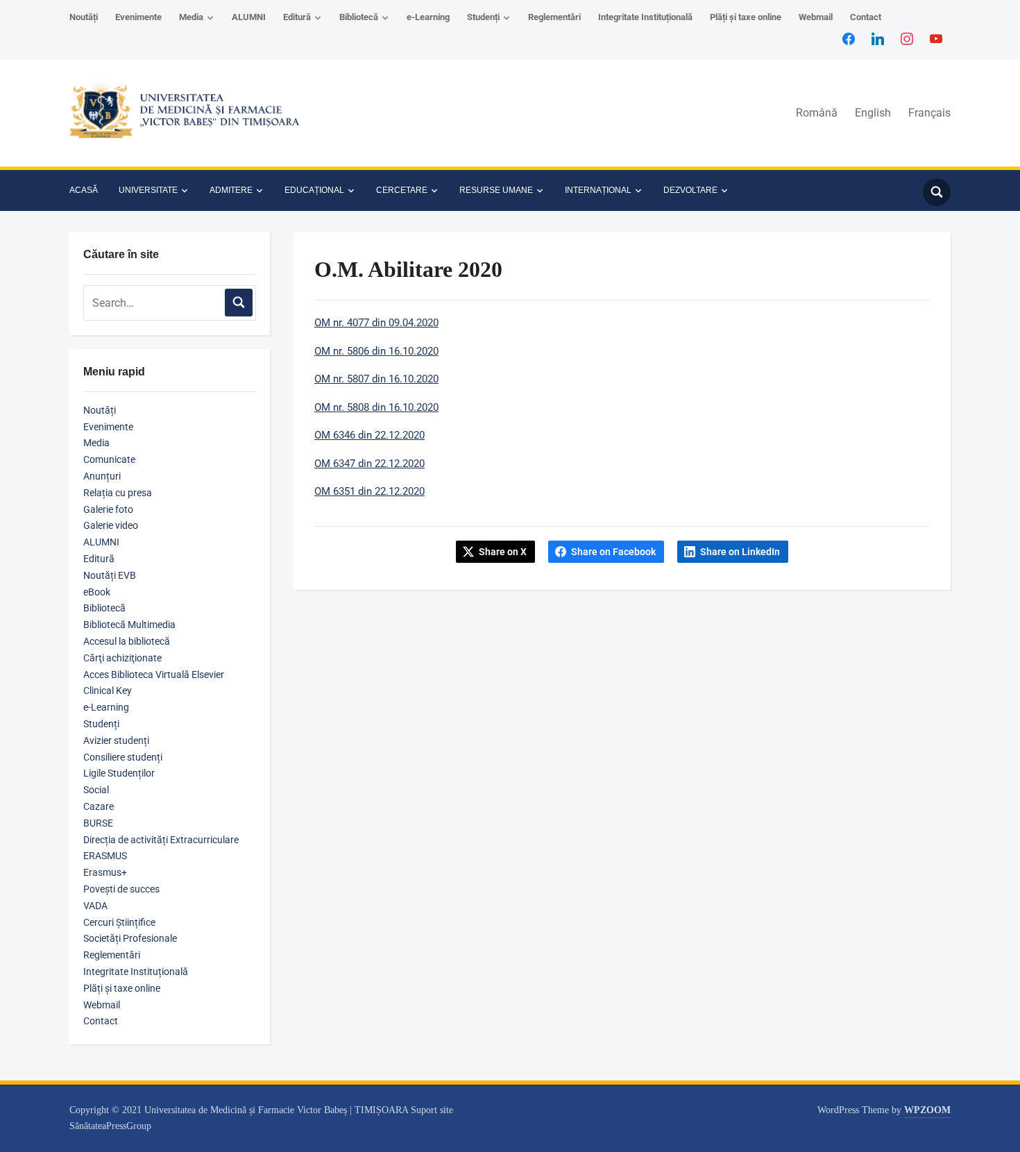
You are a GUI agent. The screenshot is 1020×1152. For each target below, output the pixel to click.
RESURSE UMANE (496, 190)
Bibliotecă (358, 17)
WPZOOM (927, 1110)
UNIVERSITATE (148, 190)
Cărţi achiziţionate (122, 657)
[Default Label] (936, 38)
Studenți (483, 17)
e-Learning (428, 17)
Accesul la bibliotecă (126, 641)
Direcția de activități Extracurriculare (161, 839)
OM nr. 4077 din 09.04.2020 (376, 322)
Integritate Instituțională (645, 17)
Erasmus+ (105, 872)
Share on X (503, 551)
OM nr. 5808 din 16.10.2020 (376, 407)
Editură (297, 17)
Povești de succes (121, 889)
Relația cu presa (117, 492)
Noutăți (83, 17)
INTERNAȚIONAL (598, 190)
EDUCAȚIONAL (314, 190)
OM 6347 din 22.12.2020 (369, 463)
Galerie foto (108, 509)
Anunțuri (102, 476)
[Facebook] (848, 38)
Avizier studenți (116, 740)
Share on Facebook (613, 551)
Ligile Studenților (119, 773)
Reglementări (554, 17)
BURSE (98, 823)
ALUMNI (249, 17)
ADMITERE (231, 190)
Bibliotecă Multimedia (129, 624)
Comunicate (109, 459)
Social (96, 789)
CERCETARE (401, 190)
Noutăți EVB (109, 575)
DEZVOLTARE (690, 190)
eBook (96, 592)
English (873, 112)
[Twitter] (878, 38)
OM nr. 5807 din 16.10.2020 (376, 379)
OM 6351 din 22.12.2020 (369, 491)
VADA (95, 905)
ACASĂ (83, 190)
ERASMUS (105, 855)
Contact (865, 17)
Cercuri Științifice (119, 922)
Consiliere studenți (122, 757)
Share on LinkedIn (740, 551)
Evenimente (138, 17)
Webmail (816, 17)
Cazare (98, 806)
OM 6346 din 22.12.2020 (369, 435)
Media (191, 17)
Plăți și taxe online (745, 17)
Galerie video (110, 525)
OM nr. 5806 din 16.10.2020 (376, 351)
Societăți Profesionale (130, 938)
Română (817, 112)
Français (929, 112)
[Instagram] (907, 38)
